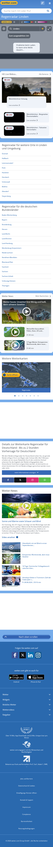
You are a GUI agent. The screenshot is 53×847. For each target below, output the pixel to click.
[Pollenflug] (43, 3)
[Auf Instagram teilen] (32, 480)
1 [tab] (15, 396)
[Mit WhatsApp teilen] (45, 480)
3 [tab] (22, 396)
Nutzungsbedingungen (26, 828)
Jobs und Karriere (26, 779)
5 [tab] (30, 396)
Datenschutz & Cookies (26, 786)
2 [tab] (18, 396)
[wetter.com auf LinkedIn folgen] (30, 655)
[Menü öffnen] (49, 3)
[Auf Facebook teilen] (8, 480)
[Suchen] (47, 10)
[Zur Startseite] (10, 3)
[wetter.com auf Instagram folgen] (38, 655)
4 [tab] (26, 396)
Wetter (5, 694)
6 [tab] (34, 396)
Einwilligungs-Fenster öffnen (26, 793)
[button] (26, 694)
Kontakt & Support (26, 800)
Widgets (6, 699)
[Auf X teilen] (20, 480)
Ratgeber (6, 714)
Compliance (26, 814)
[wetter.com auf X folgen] (22, 656)
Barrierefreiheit (26, 821)
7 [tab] (38, 396)
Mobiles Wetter (9, 704)
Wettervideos (8, 709)
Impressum (27, 807)
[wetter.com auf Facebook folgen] (15, 655)
